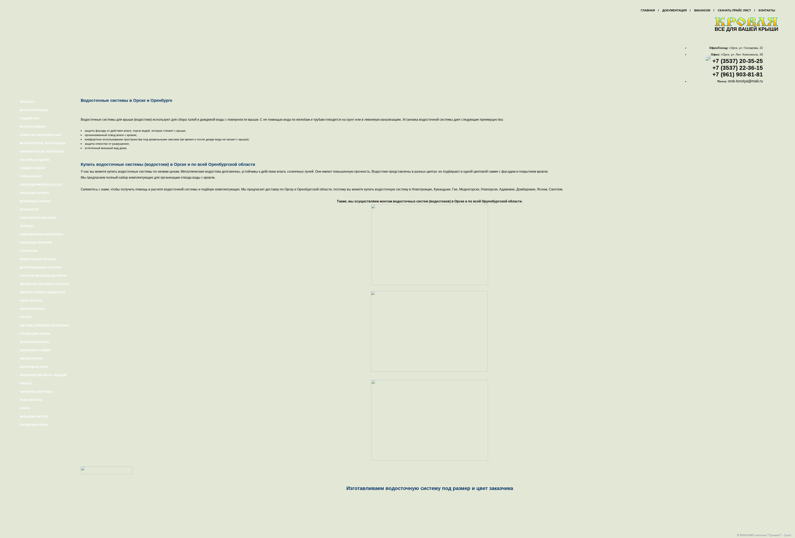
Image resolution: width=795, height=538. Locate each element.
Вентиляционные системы (41, 267)
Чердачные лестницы (36, 391)
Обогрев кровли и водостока (42, 292)
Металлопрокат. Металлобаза (43, 143)
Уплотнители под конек (38, 217)
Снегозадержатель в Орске (41, 184)
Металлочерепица (34, 110)
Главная (648, 10)
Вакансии (702, 10)
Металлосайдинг (33, 126)
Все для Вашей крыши (746, 29)
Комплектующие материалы (42, 151)
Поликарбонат (31, 176)
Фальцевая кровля (34, 193)
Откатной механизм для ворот (43, 275)
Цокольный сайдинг (35, 350)
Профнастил (29, 209)
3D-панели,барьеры (35, 342)
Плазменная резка (34, 424)
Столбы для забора (35, 333)
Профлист (27, 102)
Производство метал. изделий (43, 375)
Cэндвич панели (32, 168)
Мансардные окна (34, 366)
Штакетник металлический (40, 135)
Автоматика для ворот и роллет (45, 284)
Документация (674, 10)
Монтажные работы (35, 201)
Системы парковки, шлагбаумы (44, 325)
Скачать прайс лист (734, 10)
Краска (25, 408)
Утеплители (29, 251)
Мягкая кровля (31, 358)
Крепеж (25, 317)
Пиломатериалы (32, 309)
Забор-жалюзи (31, 300)
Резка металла (31, 400)
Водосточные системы (38, 259)
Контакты (767, 10)
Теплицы (27, 226)
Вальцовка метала (34, 416)
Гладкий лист (30, 118)
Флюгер (26, 383)
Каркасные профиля (35, 242)
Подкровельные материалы (41, 234)
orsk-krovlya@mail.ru (745, 81)
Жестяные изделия (34, 159)
